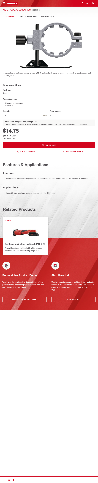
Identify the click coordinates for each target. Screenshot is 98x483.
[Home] (12, 3)
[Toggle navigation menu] (4, 3)
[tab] (9, 16)
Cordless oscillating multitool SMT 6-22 (25, 244)
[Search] (92, 3)
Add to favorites (27, 152)
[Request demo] (9, 480)
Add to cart (50, 145)
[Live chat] (14, 480)
